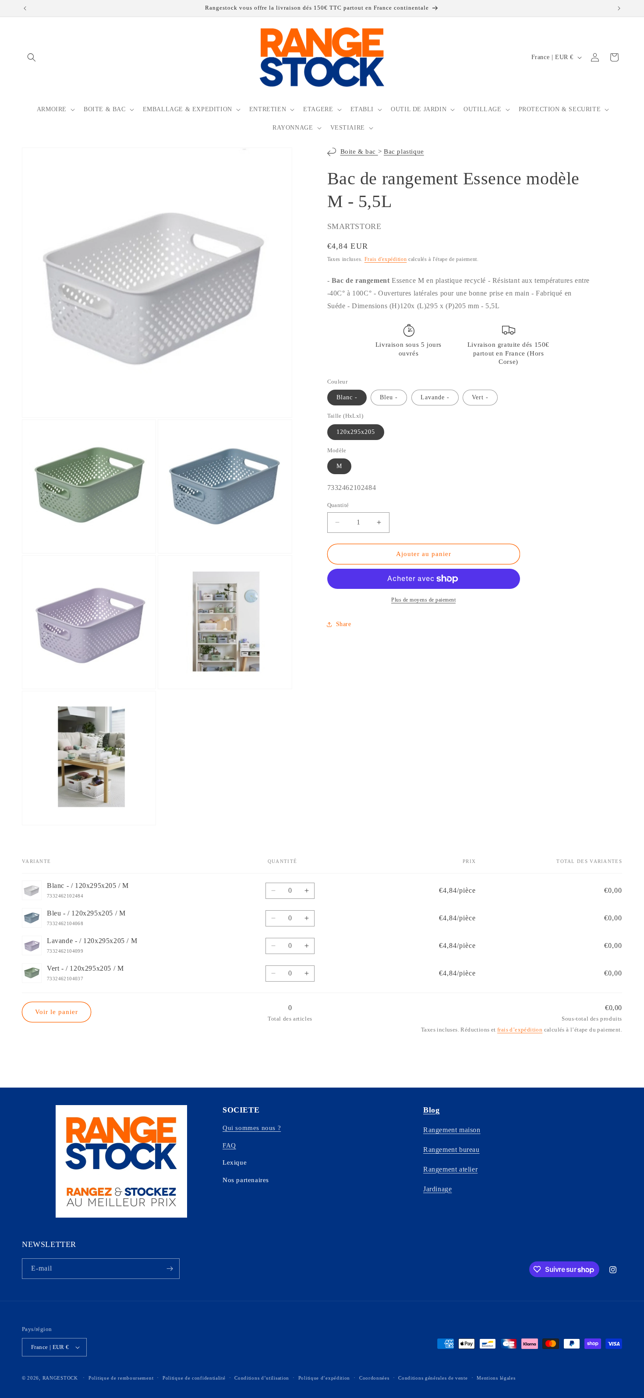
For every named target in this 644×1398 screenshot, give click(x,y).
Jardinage (437, 1189)
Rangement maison (452, 1130)
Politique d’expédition (324, 1377)
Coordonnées (374, 1377)
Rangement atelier (450, 1169)
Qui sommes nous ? (252, 1127)
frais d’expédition (519, 1029)
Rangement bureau (451, 1149)
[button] (31, 57)
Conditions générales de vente (432, 1377)
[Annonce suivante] (619, 8)
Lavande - (435, 397)
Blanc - (346, 397)
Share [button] (343, 624)
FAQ (229, 1145)
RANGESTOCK (60, 1377)
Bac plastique (404, 151)
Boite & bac (359, 151)
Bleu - (389, 397)
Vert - (480, 397)
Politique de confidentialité (194, 1377)
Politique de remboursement (120, 1377)
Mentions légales (496, 1377)
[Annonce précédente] (25, 8)
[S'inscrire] (169, 1268)
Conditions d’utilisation (261, 1377)
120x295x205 (355, 432)
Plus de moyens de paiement (423, 600)
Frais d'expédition (385, 259)
